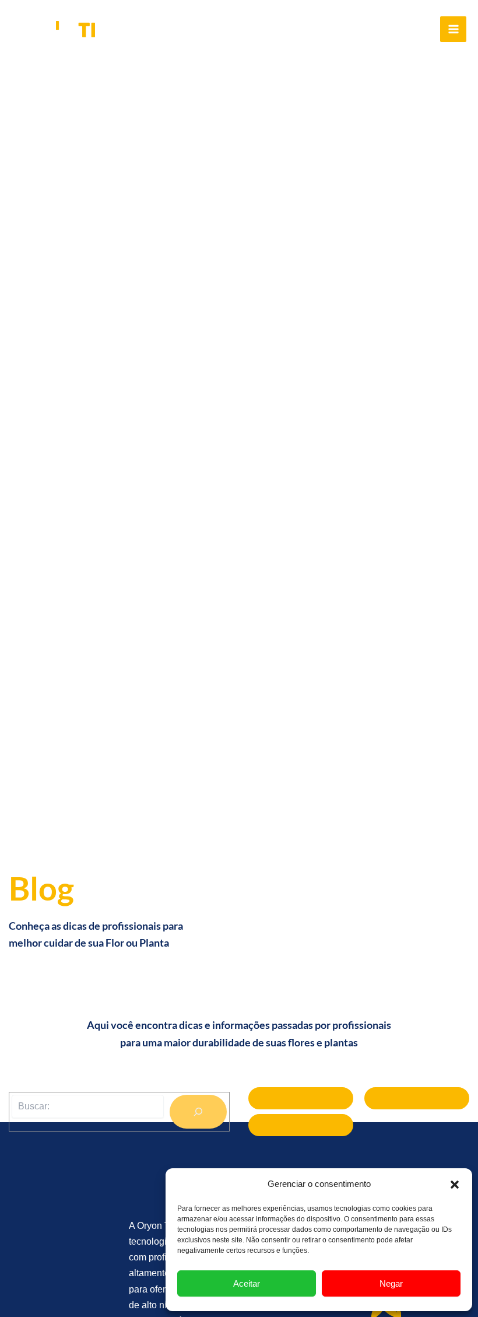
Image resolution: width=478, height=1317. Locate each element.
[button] (455, 1184)
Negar (391, 1283)
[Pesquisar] (198, 1112)
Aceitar (246, 1283)
